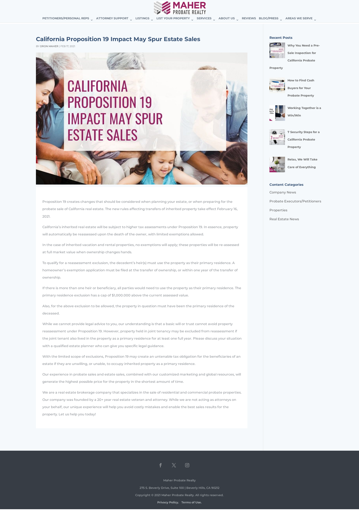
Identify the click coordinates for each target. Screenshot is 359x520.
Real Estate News (284, 219)
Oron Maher (49, 46)
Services (204, 18)
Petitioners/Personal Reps (65, 18)
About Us (227, 18)
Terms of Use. (191, 502)
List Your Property (173, 18)
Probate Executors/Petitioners (295, 201)
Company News (282, 192)
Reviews (249, 18)
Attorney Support (112, 18)
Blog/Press (268, 18)
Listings (142, 18)
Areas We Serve (298, 18)
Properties (278, 210)
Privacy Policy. (168, 502)
